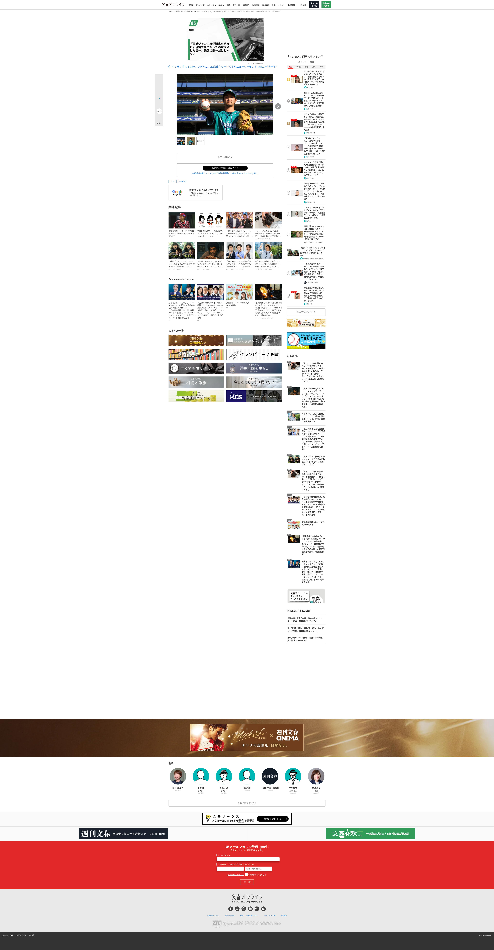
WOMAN (255, 5)
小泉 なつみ (310, 221)
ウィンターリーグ (193, 11)
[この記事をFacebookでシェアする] (159, 87)
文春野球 (291, 5)
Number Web (8, 935)
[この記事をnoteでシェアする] (159, 111)
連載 (228, 5)
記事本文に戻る (225, 157)
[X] (237, 908)
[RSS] (263, 908)
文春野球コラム (179, 11)
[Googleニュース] (250, 908)
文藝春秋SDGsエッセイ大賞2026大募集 (237, 305)
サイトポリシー (269, 916)
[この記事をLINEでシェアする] (159, 104)
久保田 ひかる (311, 133)
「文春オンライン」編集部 (314, 242)
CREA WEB (21, 935)
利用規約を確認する (236, 875)
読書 (273, 5)
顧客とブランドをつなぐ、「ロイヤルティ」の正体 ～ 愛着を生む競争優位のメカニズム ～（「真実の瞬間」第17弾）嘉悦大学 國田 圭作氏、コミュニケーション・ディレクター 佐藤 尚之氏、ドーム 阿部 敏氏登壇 (182, 311)
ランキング (199, 5)
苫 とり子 (309, 87)
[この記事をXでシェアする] (159, 79)
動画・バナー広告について (249, 916)
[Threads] (243, 908)
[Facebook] (230, 908)
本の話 (31, 935)
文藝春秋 (246, 5)
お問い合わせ (229, 916)
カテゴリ (210, 5)
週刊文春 (236, 5)
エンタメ (172, 182)
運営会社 (284, 916)
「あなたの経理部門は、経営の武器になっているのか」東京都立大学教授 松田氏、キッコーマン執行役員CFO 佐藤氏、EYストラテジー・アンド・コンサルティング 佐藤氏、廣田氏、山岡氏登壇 (210, 311)
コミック (281, 5)
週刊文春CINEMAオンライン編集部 (313, 258)
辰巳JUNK (310, 109)
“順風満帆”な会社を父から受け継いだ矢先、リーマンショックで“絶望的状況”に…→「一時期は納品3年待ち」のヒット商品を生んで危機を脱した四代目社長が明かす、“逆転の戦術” (268, 310)
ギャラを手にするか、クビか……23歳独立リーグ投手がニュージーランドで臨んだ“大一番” (224, 66)
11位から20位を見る (306, 312)
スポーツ (182, 182)
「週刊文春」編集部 (313, 282)
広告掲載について (213, 916)
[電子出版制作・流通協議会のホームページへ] (217, 924)
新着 (191, 5)
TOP (170, 11)
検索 (304, 5)
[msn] (257, 908)
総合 (312, 62)
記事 (203, 11)
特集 (220, 5)
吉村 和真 (309, 304)
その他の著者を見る (247, 803)
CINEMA (265, 5)
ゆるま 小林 (310, 157)
